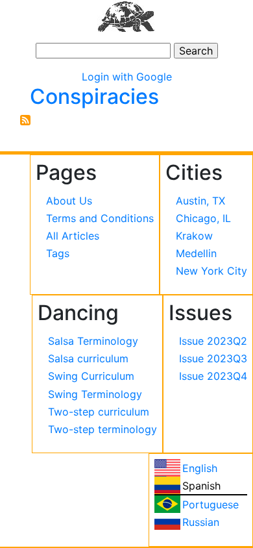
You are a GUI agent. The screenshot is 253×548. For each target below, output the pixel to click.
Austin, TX (200, 200)
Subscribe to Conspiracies (25, 120)
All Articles (72, 235)
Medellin (196, 253)
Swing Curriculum (91, 375)
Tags (57, 253)
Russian (200, 522)
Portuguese (210, 504)
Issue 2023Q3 (213, 358)
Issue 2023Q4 (213, 375)
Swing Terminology (95, 394)
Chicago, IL (203, 218)
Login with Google (127, 76)
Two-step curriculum (98, 411)
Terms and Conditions (100, 218)
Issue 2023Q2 (213, 340)
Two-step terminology (102, 429)
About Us (69, 200)
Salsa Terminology (93, 340)
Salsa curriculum (88, 358)
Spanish (201, 485)
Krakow (194, 235)
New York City (211, 270)
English (199, 468)
